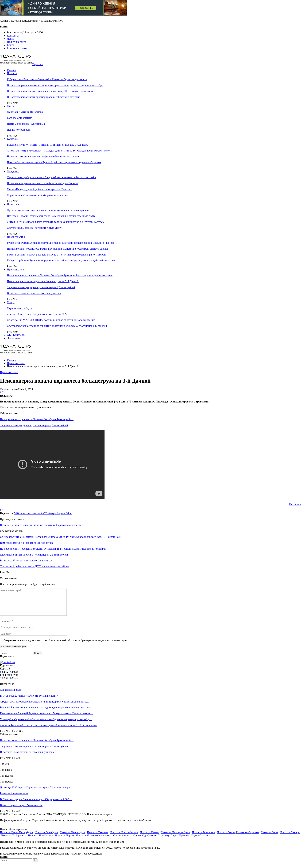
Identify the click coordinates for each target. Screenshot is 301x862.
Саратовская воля (10, 689)
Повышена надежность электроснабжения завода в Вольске (42, 183)
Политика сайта (16, 41)
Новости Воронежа (203, 832)
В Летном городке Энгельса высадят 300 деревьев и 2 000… (36, 799)
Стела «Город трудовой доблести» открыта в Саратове (39, 189)
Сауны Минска (122, 835)
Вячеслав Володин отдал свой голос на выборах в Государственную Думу (51, 215)
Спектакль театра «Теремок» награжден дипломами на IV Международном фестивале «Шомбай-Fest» (61, 536)
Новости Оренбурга (46, 832)
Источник (295, 504)
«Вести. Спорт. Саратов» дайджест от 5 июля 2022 (37, 314)
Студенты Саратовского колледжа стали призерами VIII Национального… (44, 701)
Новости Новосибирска (124, 832)
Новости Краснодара (72, 832)
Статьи (11, 106)
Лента (10, 38)
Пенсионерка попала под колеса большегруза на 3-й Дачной (43, 281)
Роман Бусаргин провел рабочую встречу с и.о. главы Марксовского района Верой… (58, 254)
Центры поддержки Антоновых (26, 123)
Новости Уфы (269, 832)
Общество (13, 171)
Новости (12, 73)
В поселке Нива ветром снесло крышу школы (34, 293)
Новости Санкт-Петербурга (16, 832)
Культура (12, 138)
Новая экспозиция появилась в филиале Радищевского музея (43, 156)
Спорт (10, 302)
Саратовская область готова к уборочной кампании (37, 195)
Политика (13, 204)
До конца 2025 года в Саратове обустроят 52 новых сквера (35, 787)
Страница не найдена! (20, 308)
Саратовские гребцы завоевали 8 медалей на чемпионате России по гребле (51, 177)
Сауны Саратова (200, 835)
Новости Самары (290, 832)
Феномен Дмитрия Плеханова (25, 111)
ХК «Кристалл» (16, 334)
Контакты (13, 35)
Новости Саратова (248, 832)
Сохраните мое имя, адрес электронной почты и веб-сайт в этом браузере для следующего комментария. (65, 640)
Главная (11, 70)
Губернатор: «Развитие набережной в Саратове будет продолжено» (47, 79)
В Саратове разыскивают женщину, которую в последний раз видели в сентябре (55, 85)
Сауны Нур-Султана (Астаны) (151, 835)
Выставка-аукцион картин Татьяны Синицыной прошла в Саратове (47, 144)
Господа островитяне (19, 117)
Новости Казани (149, 832)
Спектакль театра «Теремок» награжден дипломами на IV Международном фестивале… (59, 150)
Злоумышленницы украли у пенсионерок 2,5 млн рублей (41, 287)
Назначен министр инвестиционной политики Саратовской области (41, 525)
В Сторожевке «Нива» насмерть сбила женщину (29, 695)
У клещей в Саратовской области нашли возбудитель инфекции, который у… (46, 719)
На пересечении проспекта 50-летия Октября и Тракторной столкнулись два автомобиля (60, 275)
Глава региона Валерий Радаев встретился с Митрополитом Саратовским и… (46, 713)
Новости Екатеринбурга (175, 832)
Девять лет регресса (18, 129)
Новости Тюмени (97, 832)
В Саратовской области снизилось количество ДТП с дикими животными (51, 91)
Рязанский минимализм (14, 793)
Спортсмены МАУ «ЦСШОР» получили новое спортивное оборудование (51, 319)
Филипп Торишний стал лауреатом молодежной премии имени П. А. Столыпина (48, 725)
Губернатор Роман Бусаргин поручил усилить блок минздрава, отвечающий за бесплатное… (62, 260)
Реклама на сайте (17, 48)
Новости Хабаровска (13, 835)
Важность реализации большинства (21, 805)
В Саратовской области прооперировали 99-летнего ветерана (43, 96)
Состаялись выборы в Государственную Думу (34, 227)
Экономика (13, 338)
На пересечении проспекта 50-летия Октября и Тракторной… (37, 419)
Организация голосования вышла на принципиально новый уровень (48, 210)
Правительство (16, 236)
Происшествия (16, 269)
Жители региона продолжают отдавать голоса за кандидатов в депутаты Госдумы (56, 221)
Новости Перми (64, 835)
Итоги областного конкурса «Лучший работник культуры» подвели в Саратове (54, 162)
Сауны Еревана (180, 835)
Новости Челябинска (40, 835)
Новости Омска (226, 832)
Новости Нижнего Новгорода (93, 835)
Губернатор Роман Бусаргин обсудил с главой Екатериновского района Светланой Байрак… (62, 242)
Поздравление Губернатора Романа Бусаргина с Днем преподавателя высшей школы (57, 248)
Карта (10, 44)
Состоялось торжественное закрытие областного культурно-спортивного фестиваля (57, 325)
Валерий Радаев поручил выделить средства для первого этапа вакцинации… (46, 707)
